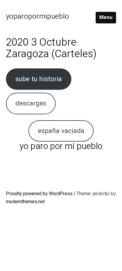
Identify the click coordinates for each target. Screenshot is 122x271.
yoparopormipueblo (37, 16)
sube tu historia (38, 79)
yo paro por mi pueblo (61, 146)
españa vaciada (61, 131)
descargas (30, 103)
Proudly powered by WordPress (40, 193)
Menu (106, 17)
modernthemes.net (25, 201)
